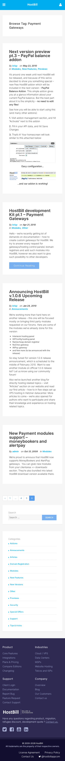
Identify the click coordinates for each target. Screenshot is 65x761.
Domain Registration (19, 564)
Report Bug (8, 693)
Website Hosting (43, 666)
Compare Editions (12, 666)
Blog (37, 689)
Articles (13, 557)
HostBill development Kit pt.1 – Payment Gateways (29, 214)
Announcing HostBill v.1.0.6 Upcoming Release (29, 295)
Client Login (8, 685)
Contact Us (28, 756)
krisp (14, 65)
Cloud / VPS (41, 653)
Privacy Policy (52, 752)
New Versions (16, 584)
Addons (13, 543)
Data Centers (42, 657)
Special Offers (16, 612)
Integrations (8, 657)
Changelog (8, 670)
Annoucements (20, 309)
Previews (42, 69)
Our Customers (43, 693)
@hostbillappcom (50, 756)
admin (15, 451)
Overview (40, 685)
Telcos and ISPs (43, 670)
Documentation (10, 689)
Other (25, 228)
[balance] (32, 152)
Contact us (41, 698)
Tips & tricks (16, 625)
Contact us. (52, 721)
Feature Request (11, 698)
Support (14, 618)
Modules (16, 69)
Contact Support (11, 702)
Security (14, 605)
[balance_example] (32, 175)
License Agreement (29, 752)
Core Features (10, 653)
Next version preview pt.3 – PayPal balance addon (29, 55)
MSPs (38, 662)
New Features (29, 69)
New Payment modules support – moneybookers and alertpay (31, 439)
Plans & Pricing (10, 662)
